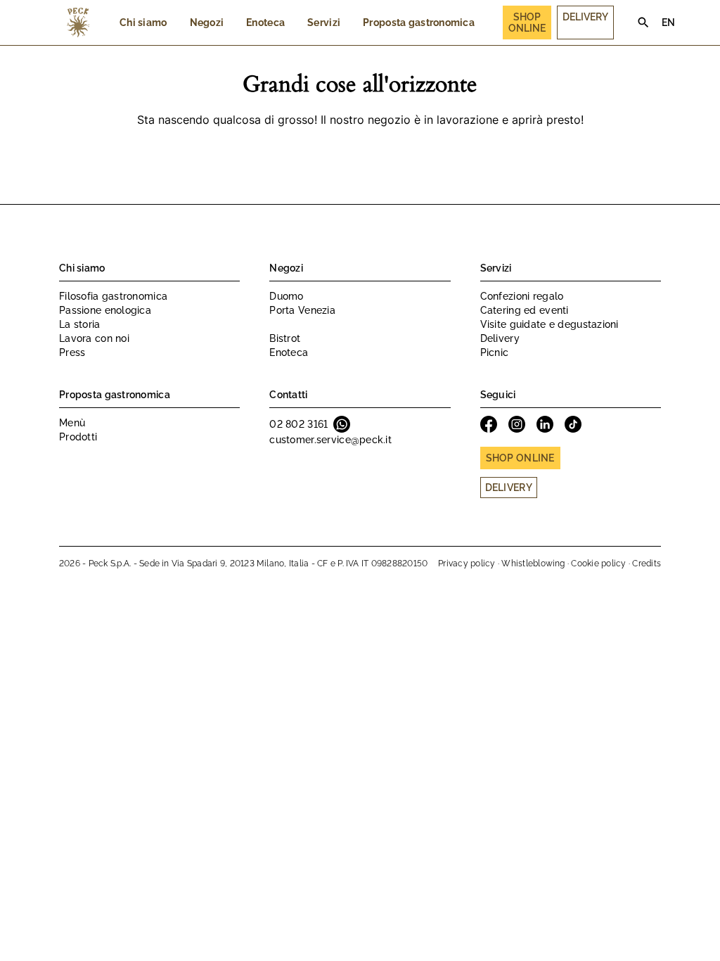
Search (643, 22)
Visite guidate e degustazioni (549, 324)
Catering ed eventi (524, 310)
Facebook (488, 424)
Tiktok (573, 424)
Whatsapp (341, 424)
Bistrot (284, 338)
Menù (72, 422)
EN (669, 22)
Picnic (494, 352)
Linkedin (544, 424)
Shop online (520, 458)
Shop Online (527, 22)
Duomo (286, 296)
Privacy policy (466, 563)
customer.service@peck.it (330, 439)
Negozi (207, 22)
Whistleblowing (533, 563)
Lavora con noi (94, 338)
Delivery (585, 17)
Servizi (323, 22)
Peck (78, 22)
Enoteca (265, 22)
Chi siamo (143, 22)
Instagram (516, 424)
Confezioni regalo (522, 296)
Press (72, 352)
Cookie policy (598, 563)
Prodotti (78, 437)
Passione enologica (105, 310)
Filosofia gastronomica (113, 296)
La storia (80, 324)
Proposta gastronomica (419, 22)
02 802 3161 (298, 424)
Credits (646, 563)
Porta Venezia (302, 310)
